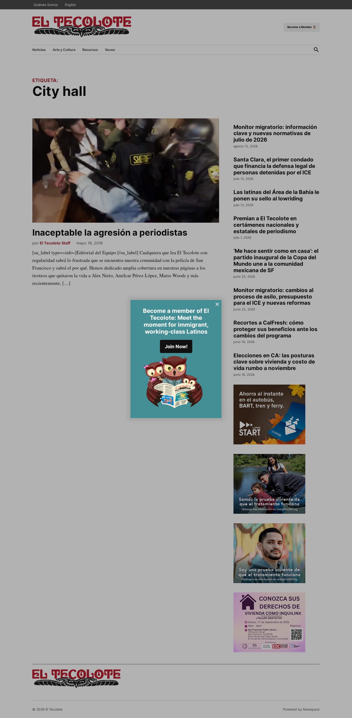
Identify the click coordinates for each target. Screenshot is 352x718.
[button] (176, 359)
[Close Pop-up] (217, 304)
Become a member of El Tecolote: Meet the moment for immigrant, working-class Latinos (176, 321)
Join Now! (176, 346)
